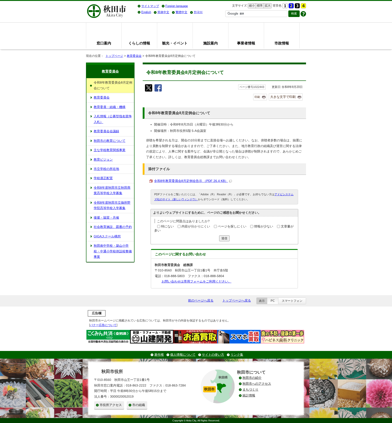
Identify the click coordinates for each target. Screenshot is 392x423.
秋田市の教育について (109, 141)
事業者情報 (246, 43)
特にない (167, 226)
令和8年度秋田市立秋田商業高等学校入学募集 (112, 190)
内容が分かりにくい (195, 226)
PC (273, 300)
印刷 (257, 97)
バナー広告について (103, 325)
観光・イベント (175, 43)
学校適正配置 (103, 178)
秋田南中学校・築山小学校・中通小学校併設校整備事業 (113, 251)
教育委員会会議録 (106, 131)
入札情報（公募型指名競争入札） (113, 119)
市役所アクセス (111, 405)
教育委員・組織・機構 (109, 107)
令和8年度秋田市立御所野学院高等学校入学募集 (112, 205)
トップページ (114, 56)
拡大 (267, 5)
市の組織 (138, 405)
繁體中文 (181, 12)
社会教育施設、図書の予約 (113, 227)
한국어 (198, 12)
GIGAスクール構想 (107, 236)
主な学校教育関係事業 (109, 150)
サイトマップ (150, 6)
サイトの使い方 (213, 354)
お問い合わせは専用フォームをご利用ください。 (196, 281)
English (146, 12)
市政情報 (281, 43)
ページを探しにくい (232, 226)
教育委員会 (134, 56)
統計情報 (249, 395)
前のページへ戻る (200, 300)
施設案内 (210, 43)
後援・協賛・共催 (106, 217)
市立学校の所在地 (106, 169)
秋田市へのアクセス (257, 383)
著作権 (159, 354)
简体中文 (163, 12)
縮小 (251, 5)
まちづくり (250, 389)
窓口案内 (104, 43)
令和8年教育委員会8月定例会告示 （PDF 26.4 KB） (191, 181)
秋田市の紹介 (252, 377)
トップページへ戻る (236, 300)
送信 (224, 238)
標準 (259, 5)
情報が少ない (263, 226)
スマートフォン (292, 300)
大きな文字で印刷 (283, 97)
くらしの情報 (139, 43)
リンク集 (236, 354)
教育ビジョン (103, 159)
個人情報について (183, 354)
